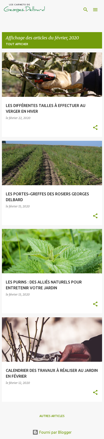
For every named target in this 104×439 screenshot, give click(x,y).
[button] (95, 128)
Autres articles (52, 416)
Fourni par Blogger (55, 432)
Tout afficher (17, 44)
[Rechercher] (86, 9)
